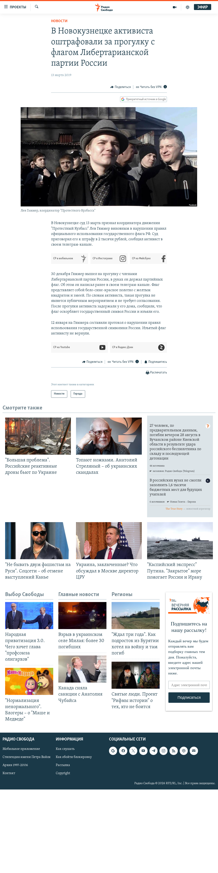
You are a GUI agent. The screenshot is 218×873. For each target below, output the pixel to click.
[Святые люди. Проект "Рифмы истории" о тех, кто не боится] (136, 675)
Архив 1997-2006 (15, 765)
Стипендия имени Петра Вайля (26, 757)
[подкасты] (187, 7)
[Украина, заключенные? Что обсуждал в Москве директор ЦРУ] (109, 540)
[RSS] (173, 751)
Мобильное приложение (21, 749)
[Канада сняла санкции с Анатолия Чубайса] (82, 669)
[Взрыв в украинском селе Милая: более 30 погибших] (82, 615)
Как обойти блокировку (74, 757)
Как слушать (65, 749)
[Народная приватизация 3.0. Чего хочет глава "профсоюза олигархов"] (29, 615)
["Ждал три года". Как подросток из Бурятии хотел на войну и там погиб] (136, 615)
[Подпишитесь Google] (113, 751)
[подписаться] (194, 751)
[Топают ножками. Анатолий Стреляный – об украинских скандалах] (109, 436)
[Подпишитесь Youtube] (143, 751)
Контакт (9, 773)
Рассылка (63, 765)
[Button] (120, 87)
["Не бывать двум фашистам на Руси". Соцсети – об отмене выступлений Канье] (38, 540)
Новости (59, 21)
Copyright (63, 773)
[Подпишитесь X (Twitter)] (133, 751)
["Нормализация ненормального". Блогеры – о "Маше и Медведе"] (29, 681)
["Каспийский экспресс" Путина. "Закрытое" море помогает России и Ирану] (180, 540)
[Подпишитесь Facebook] (123, 751)
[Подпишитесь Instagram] (163, 751)
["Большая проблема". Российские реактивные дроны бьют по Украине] (38, 436)
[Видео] (174, 7)
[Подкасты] (184, 751)
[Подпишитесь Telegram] (153, 751)
